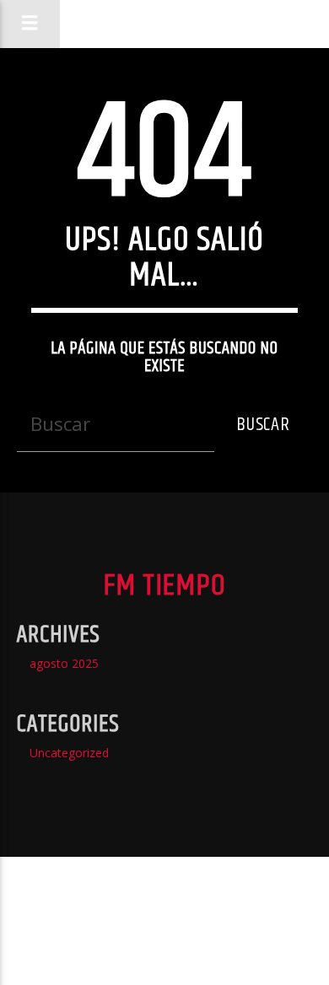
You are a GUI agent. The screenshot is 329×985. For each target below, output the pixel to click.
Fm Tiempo (164, 23)
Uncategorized (69, 753)
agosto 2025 (64, 663)
